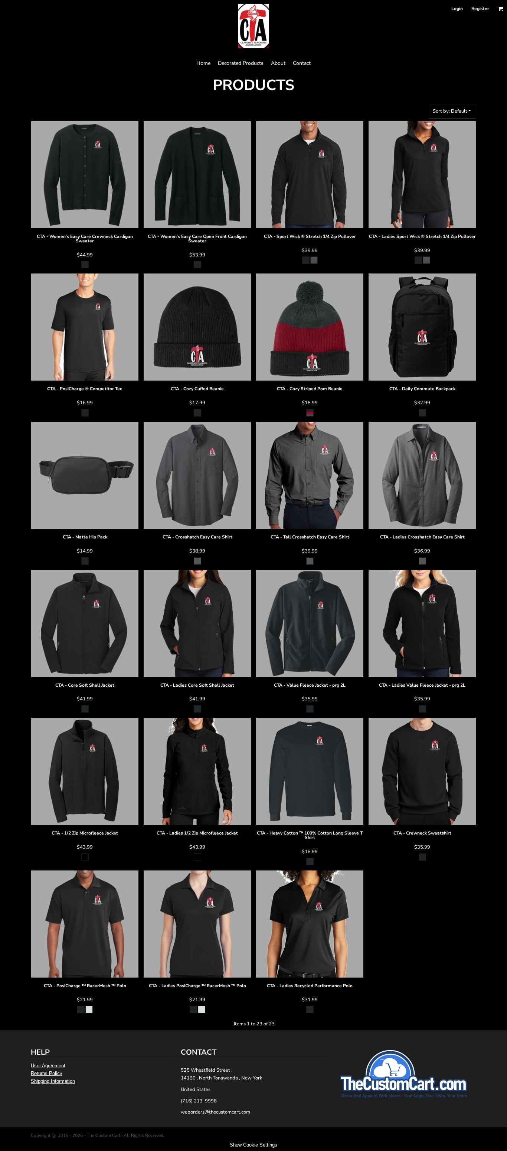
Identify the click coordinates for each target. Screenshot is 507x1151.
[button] (500, 8)
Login (457, 8)
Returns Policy (46, 1073)
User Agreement (48, 1065)
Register (480, 8)
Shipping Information (53, 1081)
